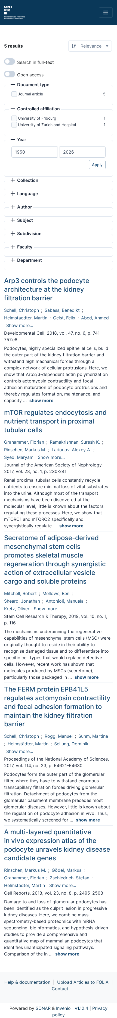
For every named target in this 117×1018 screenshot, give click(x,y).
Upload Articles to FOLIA (83, 982)
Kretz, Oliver (16, 608)
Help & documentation (27, 982)
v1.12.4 (81, 1008)
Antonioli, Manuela (65, 601)
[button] (30, 85)
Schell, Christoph (21, 310)
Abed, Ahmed (95, 317)
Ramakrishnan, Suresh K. (75, 442)
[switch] (9, 61)
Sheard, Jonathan (22, 601)
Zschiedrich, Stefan (69, 877)
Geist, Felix (64, 317)
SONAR (43, 1008)
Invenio (63, 1008)
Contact (60, 988)
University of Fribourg (37, 118)
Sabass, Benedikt (62, 310)
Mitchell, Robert (20, 593)
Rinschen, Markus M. (25, 449)
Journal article (30, 94)
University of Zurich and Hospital (47, 124)
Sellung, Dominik (71, 743)
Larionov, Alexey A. (71, 449)
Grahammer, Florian (24, 442)
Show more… (19, 325)
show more (41, 400)
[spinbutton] (34, 152)
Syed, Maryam (18, 457)
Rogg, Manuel (59, 736)
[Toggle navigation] (106, 12)
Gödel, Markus (66, 870)
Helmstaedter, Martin (25, 317)
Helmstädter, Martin (28, 743)
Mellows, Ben (55, 593)
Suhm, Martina (93, 736)
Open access (30, 74)
